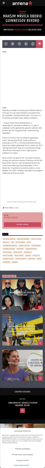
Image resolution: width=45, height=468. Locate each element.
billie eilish (36, 239)
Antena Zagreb (21, 29)
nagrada (27, 252)
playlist (36, 255)
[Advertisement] (22, 80)
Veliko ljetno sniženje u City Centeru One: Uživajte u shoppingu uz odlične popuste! (22, 329)
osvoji (28, 255)
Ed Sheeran (20, 242)
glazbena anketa (10, 246)
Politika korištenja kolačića (21, 465)
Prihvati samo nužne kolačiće (22, 454)
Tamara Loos (8, 259)
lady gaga (7, 252)
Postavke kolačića (22, 460)
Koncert (20, 249)
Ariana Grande (23, 239)
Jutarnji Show (9, 249)
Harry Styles (24, 246)
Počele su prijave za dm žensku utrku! (23, 364)
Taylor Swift (21, 259)
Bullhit (6, 242)
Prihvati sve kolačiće (22, 449)
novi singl (19, 255)
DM (12, 242)
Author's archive (22, 224)
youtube (6, 262)
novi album (8, 255)
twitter (31, 259)
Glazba (6, 281)
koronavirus (31, 249)
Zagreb (15, 262)
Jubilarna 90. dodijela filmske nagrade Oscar (23, 404)
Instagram (36, 246)
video (39, 259)
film (29, 242)
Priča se (22, 13)
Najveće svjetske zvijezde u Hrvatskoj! (23, 294)
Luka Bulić (17, 252)
